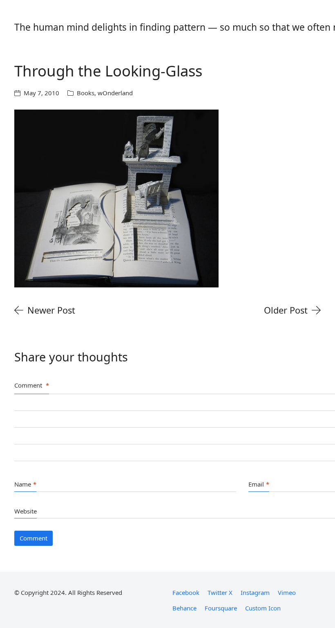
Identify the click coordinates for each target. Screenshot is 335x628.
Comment (31, 385)
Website (25, 511)
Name (25, 484)
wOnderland (115, 93)
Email (258, 484)
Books (85, 93)
